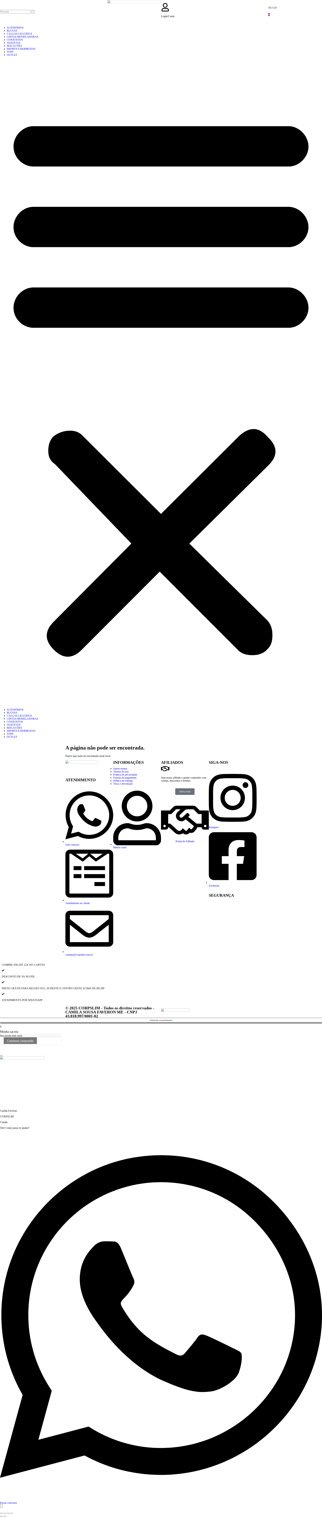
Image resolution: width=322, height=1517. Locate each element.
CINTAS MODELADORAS (22, 36)
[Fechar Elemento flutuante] (1, 1055)
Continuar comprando (20, 1040)
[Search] (33, 11)
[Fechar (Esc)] (11, 1513)
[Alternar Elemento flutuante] (1, 1506)
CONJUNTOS (15, 39)
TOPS (10, 51)
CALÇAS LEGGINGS (19, 33)
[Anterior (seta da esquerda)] (1, 1516)
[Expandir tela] (4, 1513)
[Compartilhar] (8, 1513)
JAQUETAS (13, 42)
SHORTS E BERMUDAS (21, 48)
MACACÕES (14, 45)
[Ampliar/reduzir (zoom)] (1, 1513)
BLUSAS (12, 30)
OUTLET (12, 54)
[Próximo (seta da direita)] (4, 1516)
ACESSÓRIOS (15, 27)
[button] (161, 382)
